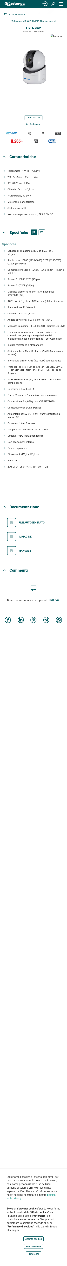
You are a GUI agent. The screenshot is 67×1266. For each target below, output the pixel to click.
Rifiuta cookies (33, 1246)
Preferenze (33, 1253)
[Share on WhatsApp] (59, 620)
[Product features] (34, 232)
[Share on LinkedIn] (21, 620)
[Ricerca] (53, 3)
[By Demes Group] (15, 4)
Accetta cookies (33, 1238)
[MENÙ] (61, 3)
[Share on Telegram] (46, 620)
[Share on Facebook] (8, 620)
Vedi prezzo (33, 117)
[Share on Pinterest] (33, 620)
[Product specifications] (42, 232)
